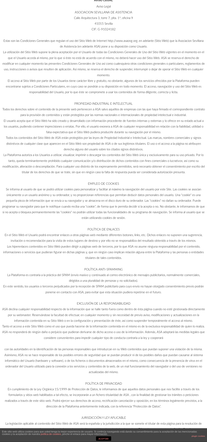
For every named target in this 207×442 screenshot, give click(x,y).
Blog (83, 13)
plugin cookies (198, 436)
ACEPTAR (103, 439)
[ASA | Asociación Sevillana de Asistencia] (30, 14)
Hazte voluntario (155, 13)
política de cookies (51, 434)
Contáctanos (122, 13)
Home (99, 13)
